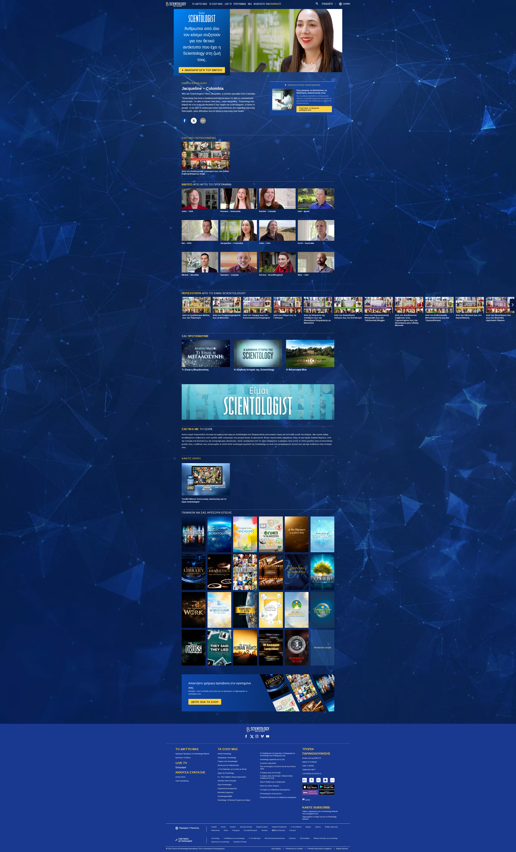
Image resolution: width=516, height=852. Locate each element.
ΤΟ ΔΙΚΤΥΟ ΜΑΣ (199, 4)
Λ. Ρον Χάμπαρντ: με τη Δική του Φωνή (232, 769)
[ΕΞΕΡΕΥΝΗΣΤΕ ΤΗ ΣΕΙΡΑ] (193, 534)
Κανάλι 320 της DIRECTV (311, 758)
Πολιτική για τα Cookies (294, 849)
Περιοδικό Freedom (240, 842)
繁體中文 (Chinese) (278, 830)
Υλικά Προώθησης (182, 781)
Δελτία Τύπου (180, 777)
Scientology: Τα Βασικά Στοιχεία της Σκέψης (234, 800)
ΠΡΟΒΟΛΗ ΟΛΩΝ (322, 647)
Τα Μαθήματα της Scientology (234, 838)
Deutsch (233, 827)
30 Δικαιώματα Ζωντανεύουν (271, 794)
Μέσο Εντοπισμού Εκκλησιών (275, 838)
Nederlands (215, 830)
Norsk (226, 830)
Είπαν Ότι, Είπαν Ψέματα (269, 786)
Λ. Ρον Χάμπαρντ (255, 838)
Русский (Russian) (250, 830)
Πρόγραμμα (180, 767)
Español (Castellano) (279, 827)
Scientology (215, 838)
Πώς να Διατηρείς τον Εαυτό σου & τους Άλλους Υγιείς (278, 768)
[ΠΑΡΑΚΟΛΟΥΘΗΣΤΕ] (322, 534)
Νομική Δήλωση (342, 849)
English (214, 827)
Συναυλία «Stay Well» (268, 763)
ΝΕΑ (250, 4)
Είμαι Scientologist (224, 785)
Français (292, 830)
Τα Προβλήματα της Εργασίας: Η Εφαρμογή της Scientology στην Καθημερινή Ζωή (277, 754)
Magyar (308, 827)
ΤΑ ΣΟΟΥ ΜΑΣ (216, 4)
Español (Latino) (262, 827)
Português (235, 830)
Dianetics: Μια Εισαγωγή (227, 781)
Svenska (264, 830)
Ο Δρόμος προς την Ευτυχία (270, 773)
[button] (3, 305)
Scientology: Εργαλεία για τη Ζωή (272, 759)
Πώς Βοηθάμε (304, 838)
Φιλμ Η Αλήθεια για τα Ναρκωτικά (272, 782)
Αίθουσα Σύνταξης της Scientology (326, 838)
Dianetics (292, 838)
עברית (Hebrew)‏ (296, 827)
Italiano (318, 827)
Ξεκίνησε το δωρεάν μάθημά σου (309, 109)
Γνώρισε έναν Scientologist (227, 761)
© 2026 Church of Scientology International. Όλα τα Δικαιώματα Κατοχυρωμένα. (195, 849)
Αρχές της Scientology (226, 773)
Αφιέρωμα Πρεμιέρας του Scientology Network (192, 754)
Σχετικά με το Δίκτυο (183, 758)
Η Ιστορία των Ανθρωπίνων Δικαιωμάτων (275, 790)
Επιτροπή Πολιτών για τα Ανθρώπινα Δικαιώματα (278, 797)
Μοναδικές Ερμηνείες (225, 792)
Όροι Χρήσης (276, 849)
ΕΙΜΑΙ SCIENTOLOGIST (194, 83)
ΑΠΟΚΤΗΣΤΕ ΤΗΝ (267, 4)
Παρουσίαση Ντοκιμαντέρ (227, 788)
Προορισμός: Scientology (227, 758)
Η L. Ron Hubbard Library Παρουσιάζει (232, 777)
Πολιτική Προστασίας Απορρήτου (319, 849)
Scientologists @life (225, 796)
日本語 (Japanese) (331, 827)
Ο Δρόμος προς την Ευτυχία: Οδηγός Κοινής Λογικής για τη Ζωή (276, 777)
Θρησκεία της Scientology (220, 842)
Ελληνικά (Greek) (246, 827)
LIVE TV (228, 4)
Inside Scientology (224, 754)
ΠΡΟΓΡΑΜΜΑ (240, 4)
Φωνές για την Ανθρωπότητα (228, 765)
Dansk (223, 827)
